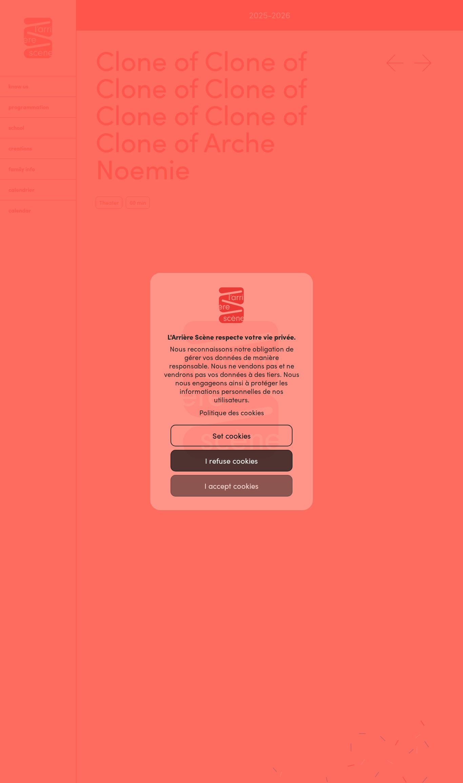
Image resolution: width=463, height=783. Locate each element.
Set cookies (232, 436)
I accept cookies (231, 486)
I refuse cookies (231, 461)
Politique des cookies (231, 412)
